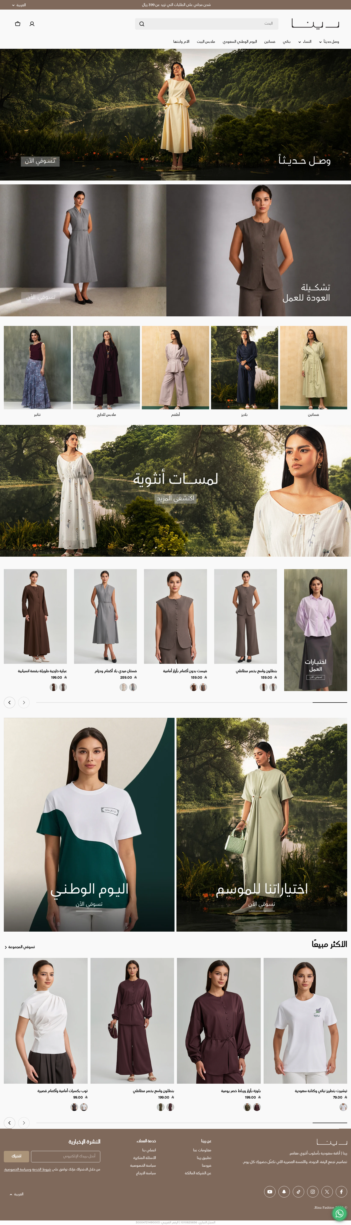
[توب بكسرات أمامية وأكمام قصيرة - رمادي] (74, 1107)
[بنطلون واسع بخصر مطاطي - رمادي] (273, 687)
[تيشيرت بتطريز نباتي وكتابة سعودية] (305, 1021)
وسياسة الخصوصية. (17, 1169)
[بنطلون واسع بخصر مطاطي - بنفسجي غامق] (170, 1107)
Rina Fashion (324, 1208)
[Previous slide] (24, 702)
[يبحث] (142, 24)
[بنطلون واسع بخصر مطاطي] (245, 616)
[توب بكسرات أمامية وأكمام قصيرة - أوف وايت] (84, 1107)
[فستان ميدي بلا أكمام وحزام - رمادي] (133, 687)
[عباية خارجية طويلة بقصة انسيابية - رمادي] (63, 687)
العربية (21, 5)
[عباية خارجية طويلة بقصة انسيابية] (35, 616)
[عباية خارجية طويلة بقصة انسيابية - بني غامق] (53, 687)
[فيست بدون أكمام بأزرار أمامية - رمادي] (203, 687)
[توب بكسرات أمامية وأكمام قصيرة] (46, 1021)
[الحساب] (32, 24)
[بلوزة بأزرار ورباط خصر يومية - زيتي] (247, 1107)
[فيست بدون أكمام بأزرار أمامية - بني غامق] (193, 687)
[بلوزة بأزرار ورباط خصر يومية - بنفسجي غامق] (257, 1107)
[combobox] (206, 24)
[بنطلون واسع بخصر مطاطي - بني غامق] (263, 687)
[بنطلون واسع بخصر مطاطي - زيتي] (161, 1107)
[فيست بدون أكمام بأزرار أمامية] (175, 616)
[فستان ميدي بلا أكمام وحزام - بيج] (123, 687)
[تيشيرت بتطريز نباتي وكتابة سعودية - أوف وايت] (343, 1107)
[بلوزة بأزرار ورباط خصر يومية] (219, 1021)
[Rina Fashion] (315, 630)
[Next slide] (9, 702)
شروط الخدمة (41, 1169)
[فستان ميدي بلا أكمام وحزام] (105, 616)
